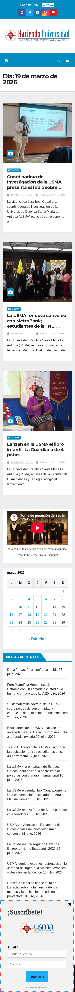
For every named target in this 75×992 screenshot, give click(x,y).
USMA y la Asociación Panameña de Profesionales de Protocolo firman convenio (34, 829)
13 (46, 607)
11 (29, 607)
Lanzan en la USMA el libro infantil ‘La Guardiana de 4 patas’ (35, 450)
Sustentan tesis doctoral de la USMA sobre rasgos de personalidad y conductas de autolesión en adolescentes (37, 708)
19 (37, 614)
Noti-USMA (13, 170)
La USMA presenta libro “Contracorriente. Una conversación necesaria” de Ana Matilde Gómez (37, 795)
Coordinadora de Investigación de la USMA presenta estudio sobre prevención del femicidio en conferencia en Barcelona (36, 187)
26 (37, 622)
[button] (58, 60)
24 (20, 622)
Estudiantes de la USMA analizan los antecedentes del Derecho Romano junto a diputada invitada (37, 732)
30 (11, 630)
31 (20, 630)
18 (29, 614)
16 (11, 614)
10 (20, 607)
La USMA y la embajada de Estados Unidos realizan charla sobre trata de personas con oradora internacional (34, 771)
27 (46, 622)
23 (11, 622)
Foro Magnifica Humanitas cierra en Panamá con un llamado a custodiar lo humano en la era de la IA (35, 689)
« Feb (33, 638)
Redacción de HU (52, 194)
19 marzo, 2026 (22, 194)
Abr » (43, 638)
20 (46, 614)
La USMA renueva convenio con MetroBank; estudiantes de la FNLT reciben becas (36, 323)
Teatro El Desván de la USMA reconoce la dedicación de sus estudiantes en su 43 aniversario (36, 752)
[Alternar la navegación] (67, 60)
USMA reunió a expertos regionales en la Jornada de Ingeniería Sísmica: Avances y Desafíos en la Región (37, 868)
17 (20, 614)
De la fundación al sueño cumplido (32, 669)
